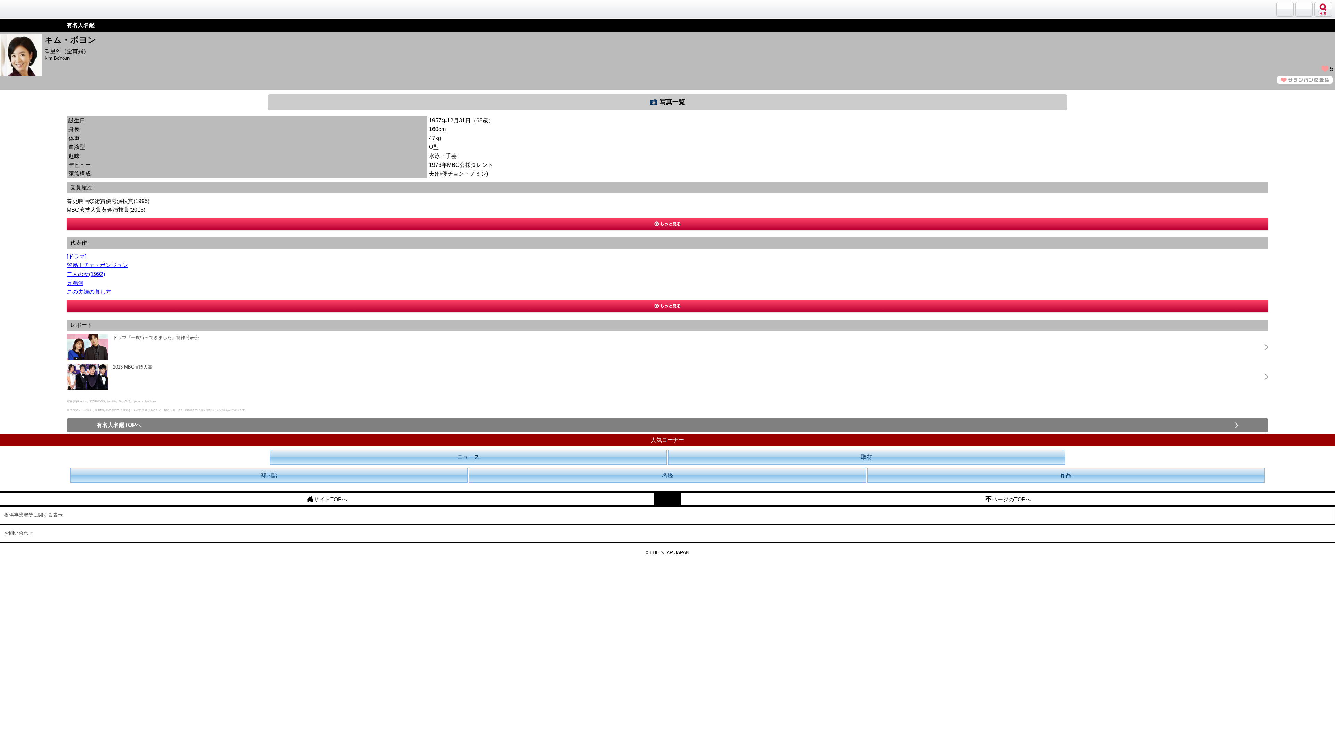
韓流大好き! (23, 9)
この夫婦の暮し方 (89, 292)
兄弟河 (75, 283)
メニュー (1304, 9)
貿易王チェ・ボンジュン (97, 265)
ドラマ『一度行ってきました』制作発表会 (156, 337)
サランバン (1285, 9)
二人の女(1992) (86, 274)
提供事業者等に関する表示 (33, 515)
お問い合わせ (18, 533)
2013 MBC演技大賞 (132, 367)
